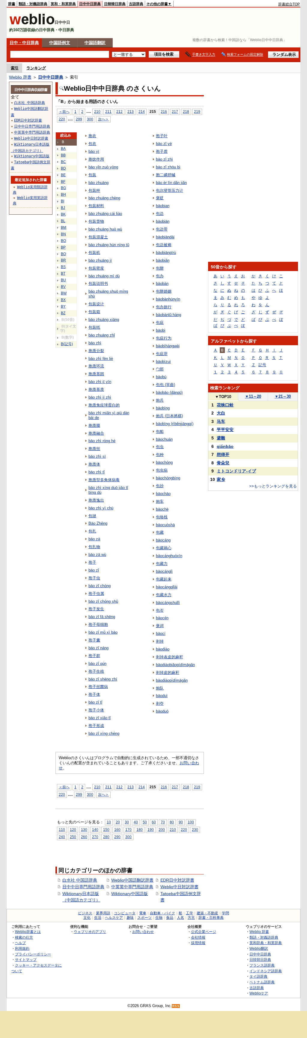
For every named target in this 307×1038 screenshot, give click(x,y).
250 (73, 837)
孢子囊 (94, 640)
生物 (158, 917)
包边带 (162, 229)
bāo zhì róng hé (101, 441)
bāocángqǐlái (166, 587)
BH (63, 194)
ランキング (36, 68)
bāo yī (93, 151)
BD (63, 168)
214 (142, 111)
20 (118, 822)
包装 (92, 175)
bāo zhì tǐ (96, 472)
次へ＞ (103, 119)
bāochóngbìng (168, 478)
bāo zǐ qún (97, 663)
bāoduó (162, 711)
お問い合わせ (143, 932)
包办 (160, 276)
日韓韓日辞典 (115, 4)
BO (63, 241)
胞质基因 (96, 374)
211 (108, 111)
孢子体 (94, 694)
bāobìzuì (163, 361)
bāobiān (162, 221)
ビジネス (85, 913)
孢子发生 (96, 609)
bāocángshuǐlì (168, 602)
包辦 (160, 268)
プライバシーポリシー (33, 954)
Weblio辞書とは (28, 932)
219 (197, 111)
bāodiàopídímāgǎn (172, 680)
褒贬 (160, 198)
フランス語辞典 (262, 965)
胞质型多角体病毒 (104, 480)
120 (73, 829)
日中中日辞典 (90, 4)
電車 (142, 913)
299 (79, 119)
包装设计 (96, 304)
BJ (63, 208)
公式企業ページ (203, 932)
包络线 (162, 517)
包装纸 (94, 327)
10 (109, 822)
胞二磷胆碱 (165, 175)
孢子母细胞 (98, 624)
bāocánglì (164, 571)
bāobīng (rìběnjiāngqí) (174, 423)
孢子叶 (162, 136)
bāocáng (163, 540)
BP (63, 247)
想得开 (223, 454)
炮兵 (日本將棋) (169, 416)
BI (62, 201)
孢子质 (162, 151)
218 (186, 111)
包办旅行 (163, 307)
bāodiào (162, 649)
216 (164, 111)
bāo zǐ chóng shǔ (103, 601)
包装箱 (94, 311)
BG (63, 188)
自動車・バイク (162, 913)
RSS (176, 1006)
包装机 (94, 252)
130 (84, 829)
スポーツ (144, 917)
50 (145, 822)
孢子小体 (96, 710)
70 (163, 822)
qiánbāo (225, 446)
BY (63, 306)
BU (63, 280)
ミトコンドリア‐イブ (236, 471)
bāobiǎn (162, 260)
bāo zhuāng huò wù (105, 229)
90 (181, 822)
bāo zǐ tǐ (95, 702)
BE (63, 175)
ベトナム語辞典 (262, 982)
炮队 (160, 688)
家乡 (221, 479)
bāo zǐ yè (164, 143)
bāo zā (94, 539)
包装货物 (96, 221)
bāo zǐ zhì (164, 159)
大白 (221, 413)
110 (62, 829)
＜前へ (64, 111)
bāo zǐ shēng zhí (102, 679)
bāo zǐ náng (98, 648)
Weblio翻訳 (258, 948)
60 (154, 822)
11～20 (253, 396)
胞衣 (92, 136)
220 (62, 119)
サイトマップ (26, 959)
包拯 (92, 516)
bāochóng (164, 462)
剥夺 (160, 703)
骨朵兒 (223, 462)
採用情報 (198, 943)
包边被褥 (163, 245)
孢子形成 (96, 725)
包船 (160, 431)
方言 (191, 917)
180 (139, 829)
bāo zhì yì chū (100, 508)
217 (175, 111)
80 (172, 822)
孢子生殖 (96, 671)
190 (151, 829)
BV (63, 287)
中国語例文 (59, 42)
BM (63, 227)
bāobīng (163, 408)
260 (84, 837)
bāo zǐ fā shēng (101, 616)
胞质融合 (96, 433)
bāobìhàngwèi (168, 346)
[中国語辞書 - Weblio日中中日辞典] (32, 23)
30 (127, 822)
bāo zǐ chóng (99, 586)
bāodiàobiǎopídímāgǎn (175, 664)
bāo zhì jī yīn (99, 381)
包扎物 (94, 547)
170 (128, 829)
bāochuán (164, 439)
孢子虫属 (96, 593)
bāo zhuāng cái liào (105, 213)
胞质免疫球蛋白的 (104, 405)
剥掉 (160, 641)
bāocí (160, 633)
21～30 (283, 396)
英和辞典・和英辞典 (265, 943)
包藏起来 (163, 579)
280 (106, 837)
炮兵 (160, 400)
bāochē (162, 509)
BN (63, 234)
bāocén (162, 618)
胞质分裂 (96, 351)
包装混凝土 (98, 237)
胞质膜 (94, 425)
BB (63, 155)
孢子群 (94, 655)
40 (136, 822)
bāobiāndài (165, 237)
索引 (15, 68)
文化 (87, 917)
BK (63, 214)
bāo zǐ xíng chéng (103, 733)
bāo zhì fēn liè (100, 358)
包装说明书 (98, 283)
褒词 (160, 625)
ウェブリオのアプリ (90, 932)
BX (63, 300)
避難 (221, 438)
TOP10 (223, 396)
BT (63, 273)
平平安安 (225, 429)
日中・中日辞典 (24, 42)
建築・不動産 (207, 913)
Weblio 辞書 (20, 77)
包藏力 (162, 563)
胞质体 (94, 464)
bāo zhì (94, 343)
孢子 (92, 562)
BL (63, 221)
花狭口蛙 (225, 405)
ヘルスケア (114, 917)
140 (95, 829)
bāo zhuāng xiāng (103, 319)
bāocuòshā (165, 525)
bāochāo (163, 493)
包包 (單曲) (165, 384)
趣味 (130, 917)
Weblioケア (258, 993)
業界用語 (103, 913)
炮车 (160, 501)
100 (191, 822)
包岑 (160, 610)
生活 (97, 917)
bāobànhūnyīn (168, 299)
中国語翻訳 (95, 42)
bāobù (161, 377)
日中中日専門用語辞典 (83, 886)
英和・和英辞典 (63, 4)
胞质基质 (96, 389)
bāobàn (162, 283)
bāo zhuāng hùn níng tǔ (108, 245)
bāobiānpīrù (166, 252)
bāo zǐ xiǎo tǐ (99, 718)
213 (130, 111)
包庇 (160, 322)
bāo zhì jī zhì (99, 397)
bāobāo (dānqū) (169, 392)
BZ (63, 313)
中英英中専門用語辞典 (132, 886)
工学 (189, 913)
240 (62, 837)
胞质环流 (96, 366)
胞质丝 (94, 448)
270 (95, 837)
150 (106, 829)
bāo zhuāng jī (100, 260)
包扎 (92, 531)
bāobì (160, 330)
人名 (180, 917)
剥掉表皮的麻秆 (169, 657)
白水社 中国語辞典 (79, 880)
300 (90, 119)
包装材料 (96, 206)
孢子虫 (94, 578)
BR (63, 260)
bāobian (162, 206)
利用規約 (22, 948)
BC (63, 162)
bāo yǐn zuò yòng (103, 167)
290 (117, 837)
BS (63, 267)
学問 (225, 913)
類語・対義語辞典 (33, 4)
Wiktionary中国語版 (129, 893)
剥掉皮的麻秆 (167, 672)
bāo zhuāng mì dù (104, 276)
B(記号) (67, 344)
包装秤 (94, 190)
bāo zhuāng (98, 182)
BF (63, 182)
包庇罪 (162, 354)
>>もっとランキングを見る (273, 486)
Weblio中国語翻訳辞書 (132, 880)
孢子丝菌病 (98, 686)
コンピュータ (125, 913)
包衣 (92, 143)
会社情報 (198, 937)
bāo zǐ (93, 570)
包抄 (160, 486)
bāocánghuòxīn (169, 556)
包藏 (160, 532)
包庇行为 (163, 338)
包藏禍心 (163, 548)
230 (195, 829)
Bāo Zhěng (97, 523)
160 (117, 829)
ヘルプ (20, 943)
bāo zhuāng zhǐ (101, 335)
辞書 (11, 4)
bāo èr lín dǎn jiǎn (171, 182)
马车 (221, 421)
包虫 (160, 447)
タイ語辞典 (258, 976)
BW (64, 293)
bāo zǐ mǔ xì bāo (103, 632)
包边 (160, 213)
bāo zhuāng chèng (104, 198)
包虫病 (162, 470)
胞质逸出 (96, 500)
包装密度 (96, 268)
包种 (160, 454)
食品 (169, 917)
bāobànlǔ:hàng (168, 314)
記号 (262, 365)
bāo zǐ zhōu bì (168, 167)
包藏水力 (163, 595)
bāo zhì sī (97, 456)
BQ (63, 254)
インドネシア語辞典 (265, 971)
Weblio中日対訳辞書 (179, 886)
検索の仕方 (24, 937)
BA (63, 148)
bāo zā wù (97, 554)
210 (97, 111)
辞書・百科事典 (211, 917)
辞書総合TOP (289, 4)
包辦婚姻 (163, 291)
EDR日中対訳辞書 (177, 880)
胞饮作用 (96, 159)
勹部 (160, 369)
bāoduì (162, 695)
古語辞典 (136, 4)
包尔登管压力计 (169, 190)
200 (162, 829)
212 (119, 111)
